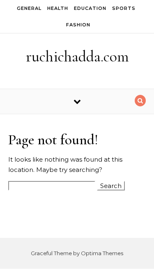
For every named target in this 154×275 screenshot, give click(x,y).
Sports (124, 8)
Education (90, 8)
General (29, 8)
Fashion (78, 25)
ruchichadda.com (77, 56)
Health (57, 8)
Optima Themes (102, 253)
